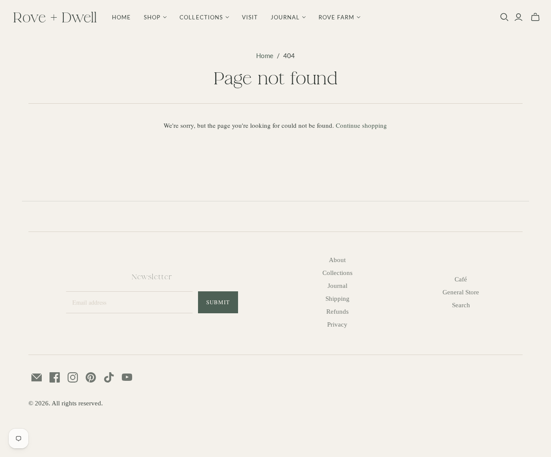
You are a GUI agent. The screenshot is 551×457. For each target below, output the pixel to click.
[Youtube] (127, 377)
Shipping (337, 298)
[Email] (36, 377)
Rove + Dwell (55, 17)
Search (461, 305)
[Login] (518, 17)
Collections (337, 272)
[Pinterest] (91, 377)
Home (121, 17)
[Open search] (504, 17)
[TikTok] (109, 377)
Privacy (337, 324)
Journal (337, 285)
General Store (461, 292)
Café (461, 279)
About (337, 259)
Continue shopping (361, 125)
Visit (250, 17)
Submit (218, 302)
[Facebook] (55, 377)
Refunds (337, 311)
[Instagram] (73, 377)
